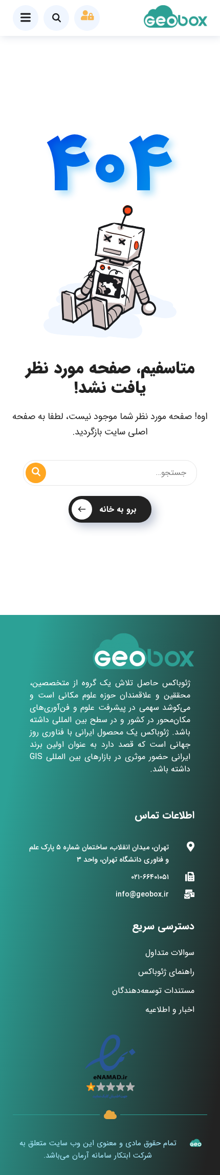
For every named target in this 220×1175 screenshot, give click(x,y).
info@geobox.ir (142, 894)
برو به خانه (118, 509)
